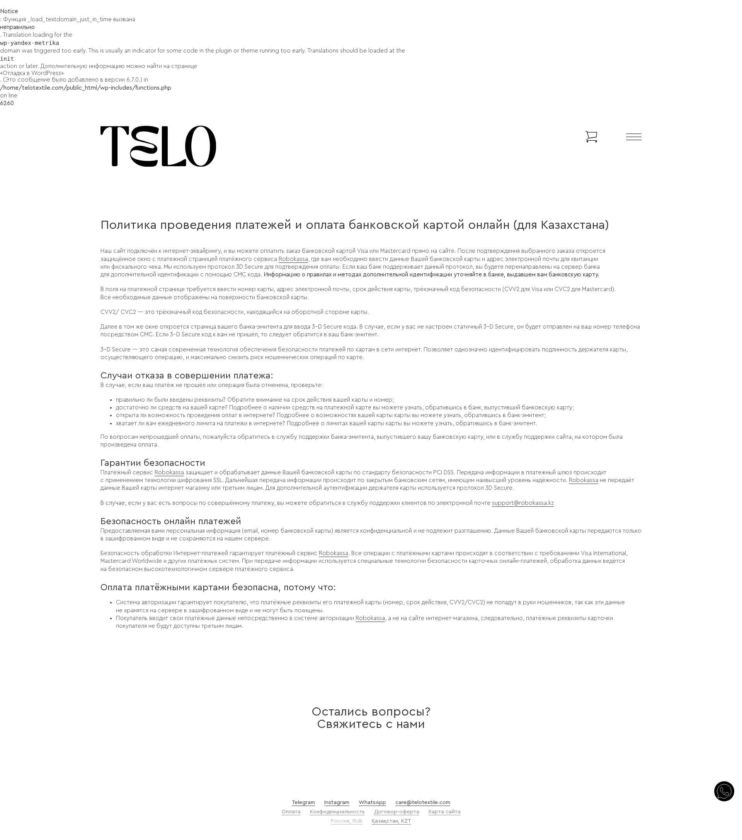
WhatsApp (372, 802)
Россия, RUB (346, 821)
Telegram (303, 802)
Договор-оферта (396, 811)
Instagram (336, 802)
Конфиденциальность (337, 811)
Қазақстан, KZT (391, 821)
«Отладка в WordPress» (32, 73)
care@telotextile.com (422, 802)
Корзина (565, 136)
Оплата (291, 811)
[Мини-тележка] (591, 137)
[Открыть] (634, 137)
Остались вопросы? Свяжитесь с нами (371, 717)
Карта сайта (445, 811)
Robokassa (293, 259)
